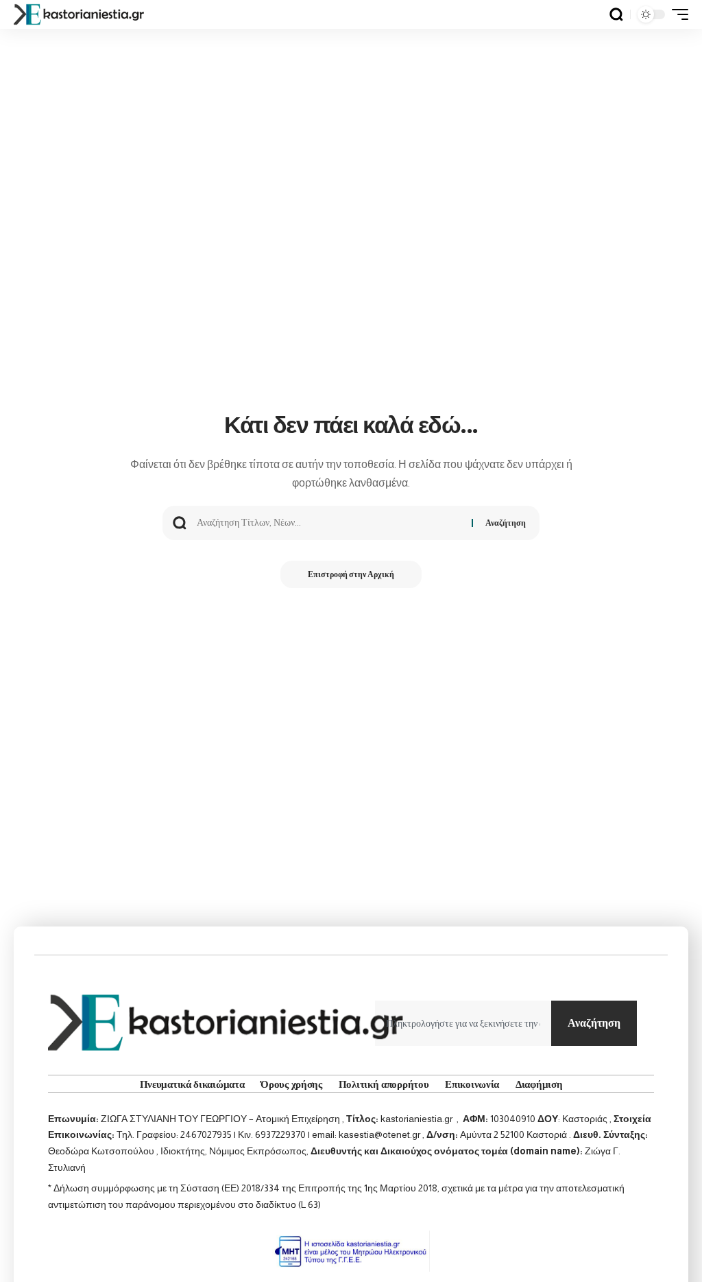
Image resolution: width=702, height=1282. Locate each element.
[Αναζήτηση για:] (329, 523)
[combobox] (463, 1023)
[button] (616, 14)
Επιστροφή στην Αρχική (351, 574)
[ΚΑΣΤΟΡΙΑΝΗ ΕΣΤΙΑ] (80, 14)
